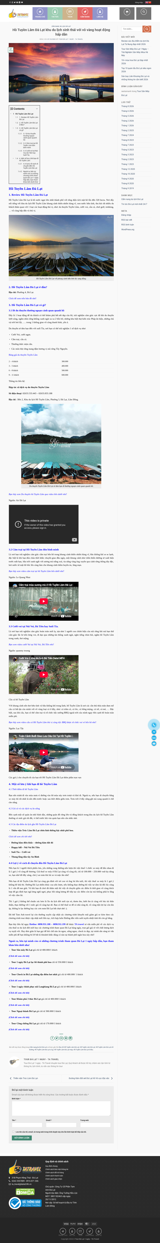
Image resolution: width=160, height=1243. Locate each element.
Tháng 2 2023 (127, 159)
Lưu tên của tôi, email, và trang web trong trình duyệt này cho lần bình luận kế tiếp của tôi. (51, 1132)
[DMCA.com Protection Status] (25, 1192)
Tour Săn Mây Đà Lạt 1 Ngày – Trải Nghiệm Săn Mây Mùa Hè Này (135, 52)
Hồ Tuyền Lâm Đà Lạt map (63, 1050)
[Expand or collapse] (36, 109)
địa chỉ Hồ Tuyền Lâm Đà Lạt (69, 1047)
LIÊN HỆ (100, 17)
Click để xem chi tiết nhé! (20, 836)
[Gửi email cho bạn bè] (61, 1038)
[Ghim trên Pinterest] (66, 1038)
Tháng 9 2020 (127, 179)
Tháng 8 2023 (127, 140)
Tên (14, 1120)
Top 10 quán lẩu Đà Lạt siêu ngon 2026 (136, 70)
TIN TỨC (55, 17)
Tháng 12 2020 (128, 169)
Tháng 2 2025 (127, 130)
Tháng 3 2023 (127, 154)
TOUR (70, 17)
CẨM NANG (85, 17)
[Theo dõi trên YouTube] (22, 2)
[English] (146, 2)
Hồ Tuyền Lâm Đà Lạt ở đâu (83, 1050)
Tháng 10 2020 (128, 174)
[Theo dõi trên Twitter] (15, 2)
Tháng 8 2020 (127, 183)
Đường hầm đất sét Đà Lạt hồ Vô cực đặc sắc (89, 1078)
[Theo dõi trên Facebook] (10, 2)
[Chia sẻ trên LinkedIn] (70, 1038)
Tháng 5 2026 (127, 116)
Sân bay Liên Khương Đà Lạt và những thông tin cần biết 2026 (135, 78)
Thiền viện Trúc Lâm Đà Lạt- (25, 1078)
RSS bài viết (126, 220)
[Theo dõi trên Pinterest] (17, 2)
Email (49, 1120)
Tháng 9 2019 (127, 188)
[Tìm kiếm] (143, 13)
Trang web (84, 1120)
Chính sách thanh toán (54, 1176)
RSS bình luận (127, 224)
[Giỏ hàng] (127, 13)
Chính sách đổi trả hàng (54, 1173)
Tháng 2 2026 (127, 121)
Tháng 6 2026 (127, 111)
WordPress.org (127, 229)
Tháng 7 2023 (127, 145)
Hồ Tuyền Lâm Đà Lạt (87, 1047)
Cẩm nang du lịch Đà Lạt (61, 26)
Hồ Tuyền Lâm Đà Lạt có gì (43, 1050)
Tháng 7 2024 (127, 135)
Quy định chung (51, 1166)
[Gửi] (146, 29)
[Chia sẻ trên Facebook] (52, 1038)
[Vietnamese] (149, 2)
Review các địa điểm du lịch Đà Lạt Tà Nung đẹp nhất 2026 (135, 42)
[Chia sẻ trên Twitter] (57, 1038)
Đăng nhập (126, 215)
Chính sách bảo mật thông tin (56, 1169)
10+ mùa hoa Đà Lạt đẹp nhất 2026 (134, 62)
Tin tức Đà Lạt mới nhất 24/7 (134, 204)
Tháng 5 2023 (127, 150)
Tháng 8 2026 (127, 106)
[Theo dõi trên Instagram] (12, 2)
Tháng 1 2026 (127, 125)
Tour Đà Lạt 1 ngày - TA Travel (71, 39)
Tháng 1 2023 (127, 164)
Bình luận (16, 1099)
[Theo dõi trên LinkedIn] (19, 2)
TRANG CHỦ (40, 17)
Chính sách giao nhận (53, 1179)
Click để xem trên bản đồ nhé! (22, 298)
